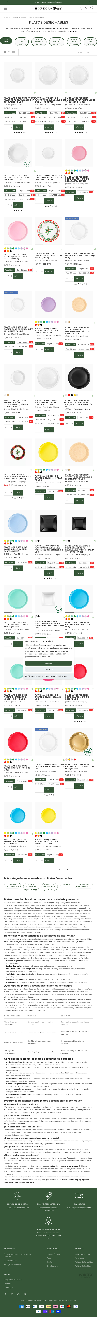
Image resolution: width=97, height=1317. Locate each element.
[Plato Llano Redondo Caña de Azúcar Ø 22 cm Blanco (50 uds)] (79, 231)
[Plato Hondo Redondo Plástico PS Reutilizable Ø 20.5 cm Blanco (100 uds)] (18, 153)
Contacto (7, 1284)
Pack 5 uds (71, 269)
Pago (49, 1258)
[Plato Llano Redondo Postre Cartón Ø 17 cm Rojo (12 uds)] (79, 671)
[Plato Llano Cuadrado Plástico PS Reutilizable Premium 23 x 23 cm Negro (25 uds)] (48, 523)
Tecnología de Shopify (67, 1301)
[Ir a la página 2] (67, 869)
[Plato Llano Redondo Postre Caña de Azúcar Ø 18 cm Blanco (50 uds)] (18, 304)
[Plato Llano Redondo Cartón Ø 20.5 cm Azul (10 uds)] (79, 599)
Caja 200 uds (25, 342)
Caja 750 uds (55, 419)
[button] (93, 171)
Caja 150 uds (86, 269)
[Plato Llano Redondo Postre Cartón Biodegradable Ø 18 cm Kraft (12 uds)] (79, 304)
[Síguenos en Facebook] (5, 1294)
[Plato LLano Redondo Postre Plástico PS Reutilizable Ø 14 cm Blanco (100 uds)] (48, 153)
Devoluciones (52, 1266)
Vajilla (23, 17)
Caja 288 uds (86, 563)
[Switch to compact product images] (13, 52)
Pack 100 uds (10, 121)
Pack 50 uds (71, 273)
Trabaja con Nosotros (12, 1265)
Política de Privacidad (84, 1262)
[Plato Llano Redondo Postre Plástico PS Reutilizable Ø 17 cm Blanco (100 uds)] (18, 75)
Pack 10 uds (71, 113)
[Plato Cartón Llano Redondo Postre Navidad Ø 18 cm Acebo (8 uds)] (18, 452)
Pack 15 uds (10, 113)
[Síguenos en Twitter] (12, 1294)
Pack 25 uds (10, 117)
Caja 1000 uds (57, 121)
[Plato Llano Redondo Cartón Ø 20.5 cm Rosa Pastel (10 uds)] (18, 231)
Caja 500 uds (86, 273)
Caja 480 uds (85, 344)
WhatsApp (8, 1288)
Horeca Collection (11, 17)
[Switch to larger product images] (5, 52)
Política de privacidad (34, 676)
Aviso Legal (79, 1258)
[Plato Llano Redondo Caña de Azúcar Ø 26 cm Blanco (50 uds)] (48, 742)
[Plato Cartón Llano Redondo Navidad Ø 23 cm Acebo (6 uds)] (48, 231)
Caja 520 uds (24, 270)
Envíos (49, 1262)
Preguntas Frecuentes (13, 1280)
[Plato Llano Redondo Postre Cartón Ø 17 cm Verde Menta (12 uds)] (18, 671)
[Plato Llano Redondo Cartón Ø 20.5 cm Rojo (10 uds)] (18, 742)
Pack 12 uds (40, 113)
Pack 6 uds (70, 563)
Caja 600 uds (87, 113)
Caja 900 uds (26, 113)
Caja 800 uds (87, 121)
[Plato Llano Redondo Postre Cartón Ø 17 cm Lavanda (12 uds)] (48, 304)
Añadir (19, 127)
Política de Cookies (83, 1266)
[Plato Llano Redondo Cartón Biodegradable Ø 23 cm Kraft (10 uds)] (79, 452)
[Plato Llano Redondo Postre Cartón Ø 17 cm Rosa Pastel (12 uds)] (79, 153)
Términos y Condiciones (56, 676)
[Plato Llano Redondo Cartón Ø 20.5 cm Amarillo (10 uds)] (48, 452)
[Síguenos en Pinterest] (25, 1294)
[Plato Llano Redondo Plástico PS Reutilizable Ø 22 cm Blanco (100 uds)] (79, 75)
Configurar (48, 669)
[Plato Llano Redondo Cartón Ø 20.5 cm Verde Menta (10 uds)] (18, 599)
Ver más (73, 31)
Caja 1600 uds (26, 121)
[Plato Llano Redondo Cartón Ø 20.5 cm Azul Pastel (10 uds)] (18, 523)
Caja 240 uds (85, 417)
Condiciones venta (82, 1254)
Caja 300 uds (55, 415)
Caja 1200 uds (26, 117)
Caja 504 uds (85, 192)
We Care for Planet (11, 1261)
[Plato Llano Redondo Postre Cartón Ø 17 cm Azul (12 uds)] (18, 815)
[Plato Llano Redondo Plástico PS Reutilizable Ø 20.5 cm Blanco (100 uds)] (48, 75)
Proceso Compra (53, 1254)
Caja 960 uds (57, 113)
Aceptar (48, 663)
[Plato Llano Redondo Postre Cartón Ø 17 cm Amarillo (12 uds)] (48, 815)
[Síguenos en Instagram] (18, 1294)
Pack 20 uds (41, 191)
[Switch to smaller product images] (9, 52)
